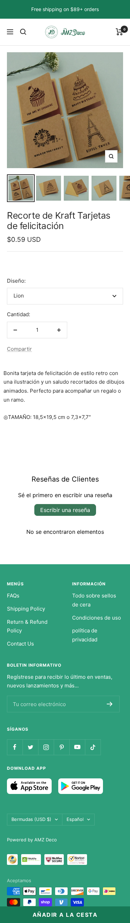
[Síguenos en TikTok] (93, 747)
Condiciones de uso (96, 617)
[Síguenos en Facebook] (15, 747)
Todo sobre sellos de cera (94, 600)
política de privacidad (84, 635)
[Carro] (119, 31)
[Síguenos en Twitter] (30, 747)
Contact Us (20, 643)
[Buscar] (23, 32)
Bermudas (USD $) (31, 819)
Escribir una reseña (65, 509)
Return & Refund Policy (27, 626)
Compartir (19, 349)
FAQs (13, 595)
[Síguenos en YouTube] (77, 747)
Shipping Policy (26, 608)
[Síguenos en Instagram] (46, 747)
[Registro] (110, 704)
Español (75, 819)
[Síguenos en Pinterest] (61, 747)
